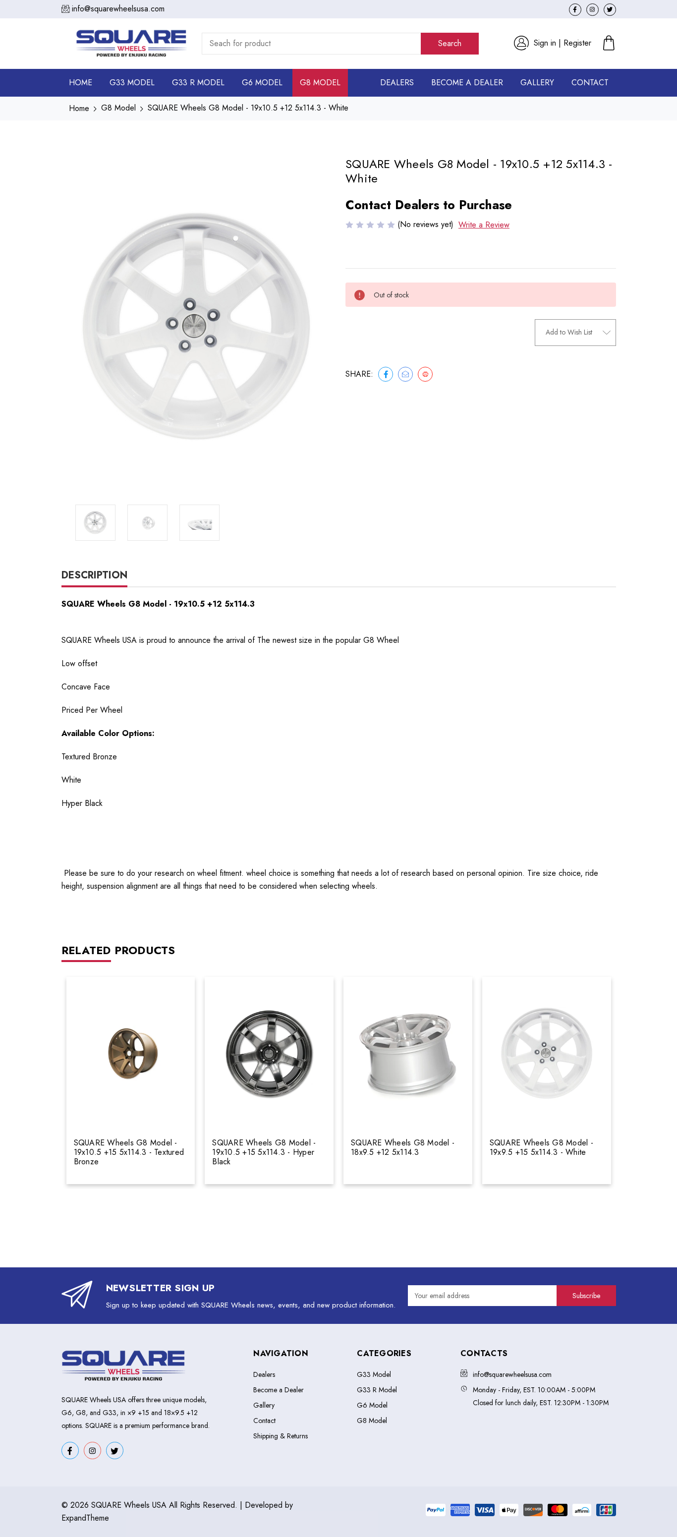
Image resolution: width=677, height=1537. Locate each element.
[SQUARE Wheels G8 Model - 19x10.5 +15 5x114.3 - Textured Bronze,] (130, 1054)
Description (94, 575)
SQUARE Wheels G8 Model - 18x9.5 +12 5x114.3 (402, 1147)
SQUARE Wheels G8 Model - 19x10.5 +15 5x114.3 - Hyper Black (264, 1152)
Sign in (545, 43)
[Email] (405, 374)
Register (577, 43)
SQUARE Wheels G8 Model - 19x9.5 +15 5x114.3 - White (541, 1147)
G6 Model (262, 82)
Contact (590, 82)
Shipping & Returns (280, 1436)
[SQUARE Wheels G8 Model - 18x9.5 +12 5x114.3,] (407, 1054)
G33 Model (132, 82)
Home (80, 82)
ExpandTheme (85, 1518)
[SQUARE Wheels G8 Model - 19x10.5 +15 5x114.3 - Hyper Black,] (269, 1054)
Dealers (397, 82)
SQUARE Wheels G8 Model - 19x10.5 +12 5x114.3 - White (248, 108)
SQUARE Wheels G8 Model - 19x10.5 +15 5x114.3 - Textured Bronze (129, 1152)
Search (449, 43)
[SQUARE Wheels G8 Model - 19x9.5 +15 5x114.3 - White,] (546, 1054)
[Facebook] (385, 374)
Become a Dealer (467, 82)
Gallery (537, 82)
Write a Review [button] (483, 224)
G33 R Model (198, 82)
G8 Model (320, 82)
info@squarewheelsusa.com (118, 8)
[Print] (425, 374)
